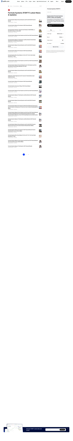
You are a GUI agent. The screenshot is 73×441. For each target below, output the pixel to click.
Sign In (62, 1)
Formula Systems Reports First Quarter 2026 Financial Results (20, 25)
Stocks (18, 1)
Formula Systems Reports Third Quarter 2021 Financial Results (20, 146)
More (57, 1)
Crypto (30, 1)
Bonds (34, 1)
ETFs (26, 1)
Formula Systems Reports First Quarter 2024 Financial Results (20, 81)
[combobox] (60, 33)
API (48, 1)
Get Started (68, 1)
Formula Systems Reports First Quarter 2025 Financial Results (20, 50)
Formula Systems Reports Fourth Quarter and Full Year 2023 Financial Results (23, 90)
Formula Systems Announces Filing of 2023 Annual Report (19, 86)
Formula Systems (16, 6)
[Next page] (28, 155)
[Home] (5, 1)
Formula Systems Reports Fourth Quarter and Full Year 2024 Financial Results (23, 60)
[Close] (68, 429)
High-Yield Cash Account (41, 1)
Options (22, 1)
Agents (51, 1)
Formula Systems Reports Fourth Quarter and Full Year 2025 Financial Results (23, 35)
